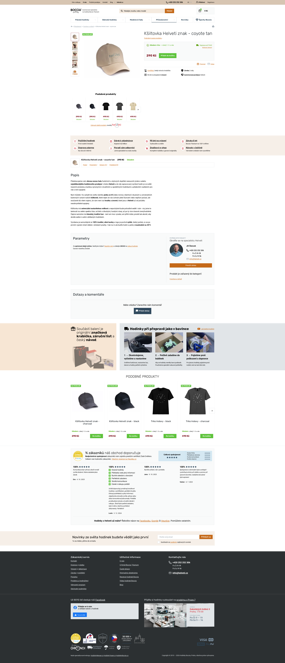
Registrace (211, 2)
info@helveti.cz (195, 259)
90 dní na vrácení (158, 140)
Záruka (73, 573)
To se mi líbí (81, 615)
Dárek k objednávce (123, 140)
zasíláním (173, 542)
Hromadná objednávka (129, 573)
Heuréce (165, 520)
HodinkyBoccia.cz (122, 655)
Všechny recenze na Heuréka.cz (124, 459)
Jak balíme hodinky (207, 329)
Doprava (74, 565)
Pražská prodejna (94, 2)
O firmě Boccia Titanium (129, 565)
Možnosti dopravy (207, 47)
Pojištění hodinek (86, 140)
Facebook (100, 599)
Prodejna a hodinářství (79, 581)
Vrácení (74, 569)
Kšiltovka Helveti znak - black (124, 421)
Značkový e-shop (158, 147)
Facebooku (145, 520)
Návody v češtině (194, 147)
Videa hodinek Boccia (128, 581)
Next (138, 109)
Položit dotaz (190, 265)
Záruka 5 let (191, 140)
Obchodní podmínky (79, 589)
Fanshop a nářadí (88, 26)
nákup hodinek (132, 246)
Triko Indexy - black (161, 421)
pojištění (81, 573)
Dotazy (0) (104, 165)
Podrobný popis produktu (153, 38)
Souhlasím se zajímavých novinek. (176, 542)
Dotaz (212, 64)
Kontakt (105, 2)
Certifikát (150, 70)
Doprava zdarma (86, 147)
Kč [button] (189, 2)
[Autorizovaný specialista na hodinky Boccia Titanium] (76, 11)
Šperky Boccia (205, 20)
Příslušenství (77, 26)
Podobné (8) (114, 165)
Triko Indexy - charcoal (197, 421)
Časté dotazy (125, 569)
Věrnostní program (78, 585)
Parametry (94, 165)
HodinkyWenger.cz (97, 655)
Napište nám (108, 246)
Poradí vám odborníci (124, 147)
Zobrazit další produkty (99, 125)
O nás (122, 561)
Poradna (74, 577)
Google (154, 520)
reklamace (82, 569)
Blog (111, 2)
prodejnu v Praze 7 (185, 599)
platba (81, 565)
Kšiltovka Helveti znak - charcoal (87, 422)
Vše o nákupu (76, 2)
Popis (85, 165)
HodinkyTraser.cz (110, 655)
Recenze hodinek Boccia (129, 577)
